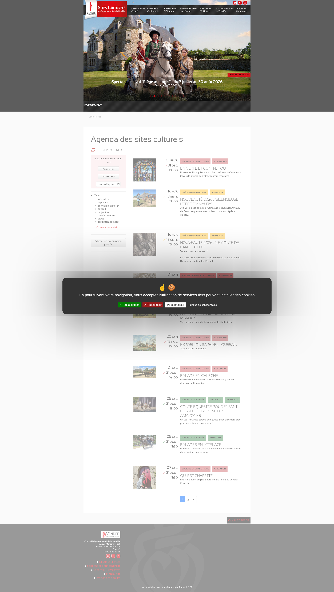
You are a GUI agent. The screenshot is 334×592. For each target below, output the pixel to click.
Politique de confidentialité (202, 304)
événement (86, 105)
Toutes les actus (239, 74)
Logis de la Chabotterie (153, 9)
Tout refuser (154, 304)
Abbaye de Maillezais (205, 9)
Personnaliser (175, 304)
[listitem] (234, 2)
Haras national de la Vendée (225, 9)
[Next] (237, 50)
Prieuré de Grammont (241, 9)
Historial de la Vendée (138, 9)
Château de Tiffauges (170, 9)
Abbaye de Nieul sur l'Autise (188, 9)
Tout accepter (130, 304)
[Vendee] (105, 10)
